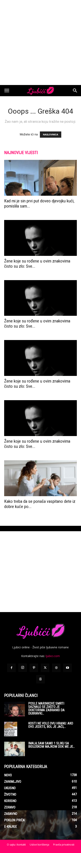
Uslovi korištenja (39, 844)
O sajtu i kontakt (16, 844)
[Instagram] (22, 667)
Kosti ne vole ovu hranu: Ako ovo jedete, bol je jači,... (50, 725)
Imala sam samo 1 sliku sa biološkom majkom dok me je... (51, 745)
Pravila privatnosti (63, 844)
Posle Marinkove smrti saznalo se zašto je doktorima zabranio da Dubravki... (46, 708)
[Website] (56, 668)
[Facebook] (11, 668)
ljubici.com (53, 656)
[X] (45, 668)
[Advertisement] (40, 42)
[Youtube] (67, 668)
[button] (6, 90)
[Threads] (40, 679)
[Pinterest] (34, 668)
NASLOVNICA (50, 134)
